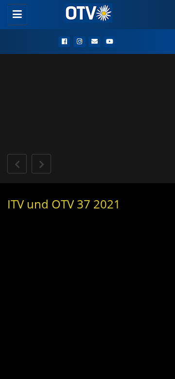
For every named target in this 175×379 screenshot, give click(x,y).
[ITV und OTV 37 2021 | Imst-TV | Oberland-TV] (85, 12)
